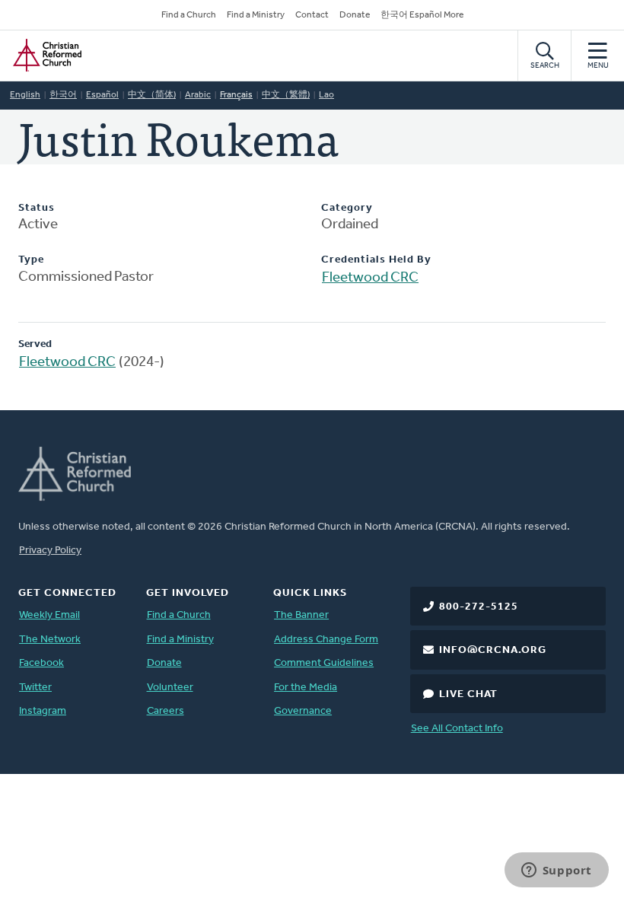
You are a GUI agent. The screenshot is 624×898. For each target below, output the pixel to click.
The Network (50, 639)
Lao (326, 95)
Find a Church (188, 15)
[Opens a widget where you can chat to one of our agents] (556, 871)
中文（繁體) (286, 95)
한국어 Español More (421, 15)
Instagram (42, 711)
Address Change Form (326, 639)
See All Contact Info (457, 728)
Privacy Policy (50, 550)
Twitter (35, 687)
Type (31, 260)
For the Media (305, 687)
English (25, 95)
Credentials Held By (376, 260)
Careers (165, 711)
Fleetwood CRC (370, 278)
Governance (303, 711)
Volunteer (170, 687)
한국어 (63, 95)
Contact (312, 15)
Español (102, 95)
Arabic (198, 95)
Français (236, 95)
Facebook (41, 663)
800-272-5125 (478, 607)
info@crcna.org (492, 650)
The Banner (301, 615)
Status (36, 208)
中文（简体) (152, 95)
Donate (354, 15)
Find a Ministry (256, 15)
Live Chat (468, 694)
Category (347, 208)
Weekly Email (49, 615)
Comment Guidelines (324, 663)
